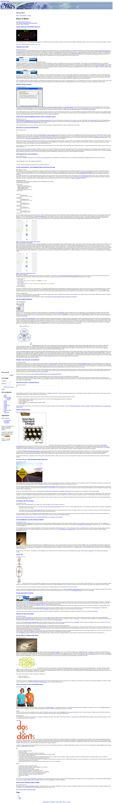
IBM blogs (23, 632)
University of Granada (54, 652)
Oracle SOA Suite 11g (85, 176)
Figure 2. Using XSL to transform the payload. (25, 273)
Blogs (5, 396)
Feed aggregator (7, 397)
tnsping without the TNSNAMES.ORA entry (28, 26)
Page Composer (101, 64)
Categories (9, 398)
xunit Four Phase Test (37, 510)
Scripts (5, 407)
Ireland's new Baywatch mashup (25, 613)
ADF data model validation (49, 486)
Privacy (64, 801)
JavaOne (49, 134)
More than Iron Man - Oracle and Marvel (27, 382)
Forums (5, 404)
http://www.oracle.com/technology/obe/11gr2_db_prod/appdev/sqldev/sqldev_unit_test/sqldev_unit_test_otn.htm (39, 517)
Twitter (8, 438)
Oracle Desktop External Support (73, 589)
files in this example (40, 216)
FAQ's (5, 403)
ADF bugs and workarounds (52, 491)
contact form (10, 426)
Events (5, 402)
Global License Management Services (33, 138)
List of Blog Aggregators (6, 422)
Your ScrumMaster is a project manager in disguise (30, 519)
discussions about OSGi (46, 120)
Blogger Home (46, 801)
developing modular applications (32, 121)
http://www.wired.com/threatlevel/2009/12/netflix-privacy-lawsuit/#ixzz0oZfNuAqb (44, 374)
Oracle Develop (54, 134)
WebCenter (74, 52)
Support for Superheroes (75, 405)
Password (4, 383)
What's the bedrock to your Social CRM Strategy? (29, 684)
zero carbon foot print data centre (41, 607)
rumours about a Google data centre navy (39, 603)
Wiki (5, 411)
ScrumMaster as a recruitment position (67, 529)
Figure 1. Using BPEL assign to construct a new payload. (28, 241)
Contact (68, 801)
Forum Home (59, 801)
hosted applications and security (32, 786)
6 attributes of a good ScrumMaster (24, 523)
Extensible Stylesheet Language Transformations (69, 275)
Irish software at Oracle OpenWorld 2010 (27, 127)
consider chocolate (43, 681)
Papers (5, 406)
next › (20, 797)
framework (91, 550)
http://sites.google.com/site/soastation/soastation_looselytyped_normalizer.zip (61, 296)
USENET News (7, 410)
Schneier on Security (53, 363)
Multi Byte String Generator (23, 84)
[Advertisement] (64, 6)
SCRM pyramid (104, 707)
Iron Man (62, 405)
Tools (5, 409)
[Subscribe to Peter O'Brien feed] (23, 21)
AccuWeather (76, 622)
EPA (30, 617)
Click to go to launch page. (48, 107)
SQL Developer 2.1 (30, 504)
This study (90, 652)
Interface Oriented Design (23, 409)
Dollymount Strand (42, 625)
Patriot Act (95, 611)
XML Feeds (6, 412)
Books (5, 400)
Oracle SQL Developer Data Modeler (52, 506)
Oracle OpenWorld (42, 134)
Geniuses (70, 712)
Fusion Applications (58, 107)
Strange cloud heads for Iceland (24, 593)
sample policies (25, 745)
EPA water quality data (33, 622)
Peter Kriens (93, 120)
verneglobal (46, 608)
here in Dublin (59, 619)
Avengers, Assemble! (85, 405)
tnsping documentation (35, 41)
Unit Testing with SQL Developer (25, 500)
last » (20, 798)
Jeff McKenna (61, 312)
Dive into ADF (68, 491)
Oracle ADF (45, 157)
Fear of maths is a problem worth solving (27, 635)
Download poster (35, 345)
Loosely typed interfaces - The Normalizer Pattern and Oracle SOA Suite (35, 167)
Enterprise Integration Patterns (87, 172)
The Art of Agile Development (24, 299)
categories (7, 418)
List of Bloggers (7, 420)
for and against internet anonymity (84, 363)
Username (4, 380)
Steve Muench (61, 491)
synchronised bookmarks (77, 590)
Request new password (9, 387)
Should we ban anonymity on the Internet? (27, 359)
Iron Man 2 (50, 393)
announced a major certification (100, 137)
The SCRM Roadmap (49, 707)
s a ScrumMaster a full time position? (84, 524)
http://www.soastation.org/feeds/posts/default (28, 23)
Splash (32, 618)
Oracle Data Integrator (69, 107)
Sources (8, 399)
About (5, 394)
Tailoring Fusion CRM (22, 47)
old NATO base (96, 607)
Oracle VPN (19, 554)
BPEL (73, 178)
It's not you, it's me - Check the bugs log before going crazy (32, 459)
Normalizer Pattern (82, 173)
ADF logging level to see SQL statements (27, 154)
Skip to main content (5, 1)
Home (17, 15)
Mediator (78, 178)
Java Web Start (73, 109)
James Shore (32, 318)
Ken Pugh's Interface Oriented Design (31, 451)
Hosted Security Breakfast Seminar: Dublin (27, 782)
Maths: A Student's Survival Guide (37, 680)
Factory (70, 121)
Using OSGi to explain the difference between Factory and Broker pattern (36, 116)
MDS (79, 52)
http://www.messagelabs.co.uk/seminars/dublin (26, 789)
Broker (75, 121)
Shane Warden (25, 318)
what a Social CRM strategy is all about (33, 778)
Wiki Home (52, 801)
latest (3, 418)
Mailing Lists (7, 405)
